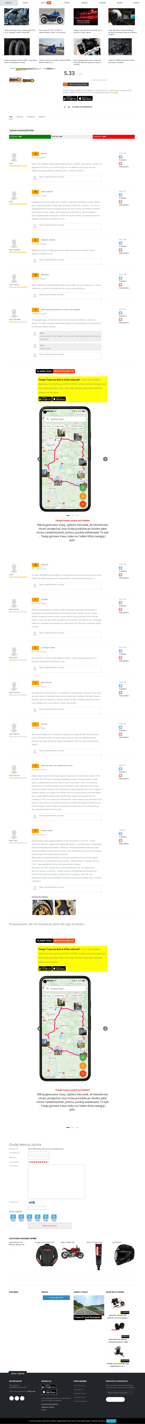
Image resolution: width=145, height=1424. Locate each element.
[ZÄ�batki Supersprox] (43, 907)
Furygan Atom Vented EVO (44, 1242)
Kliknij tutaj (31, 1391)
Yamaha (7, 28)
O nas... (43, 1410)
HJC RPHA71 (116, 1242)
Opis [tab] (11, 117)
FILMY (25, 3)
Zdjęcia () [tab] (42, 117)
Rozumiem (111, 1421)
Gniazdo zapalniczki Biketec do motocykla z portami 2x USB (118, 1317)
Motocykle (77, 58)
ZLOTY (46, 3)
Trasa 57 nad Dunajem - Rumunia (88, 1319)
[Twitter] (69, 107)
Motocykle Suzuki (80, 1397)
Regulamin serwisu (47, 1407)
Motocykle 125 (79, 1389)
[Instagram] (22, 1398)
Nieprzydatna (124, 167)
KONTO (136, 3)
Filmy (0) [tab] (20, 117)
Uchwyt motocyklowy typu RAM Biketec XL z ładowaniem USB (118, 1366)
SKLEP (119, 3)
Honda (41, 28)
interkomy (111, 28)
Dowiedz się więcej (98, 1421)
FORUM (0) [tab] (31, 117)
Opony (6, 58)
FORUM (102, 3)
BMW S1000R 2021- (68, 1242)
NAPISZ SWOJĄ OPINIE (78, 84)
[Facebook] (64, 107)
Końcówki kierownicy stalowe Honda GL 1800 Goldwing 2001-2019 (118, 1342)
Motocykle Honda (80, 1385)
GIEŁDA (84, 3)
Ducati (76, 28)
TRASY (67, 3)
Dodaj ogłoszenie (56, 1297)
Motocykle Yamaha (80, 1393)
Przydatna (122, 160)
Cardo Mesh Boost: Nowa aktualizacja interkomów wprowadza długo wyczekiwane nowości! (122, 32)
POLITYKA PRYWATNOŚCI (49, 1404)
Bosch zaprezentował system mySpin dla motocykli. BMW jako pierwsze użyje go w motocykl (87, 62)
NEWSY (9, 3)
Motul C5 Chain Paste (94, 1242)
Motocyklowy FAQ (16, 1242)
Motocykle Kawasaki (81, 1401)
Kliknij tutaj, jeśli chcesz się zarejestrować (48, 1149)
